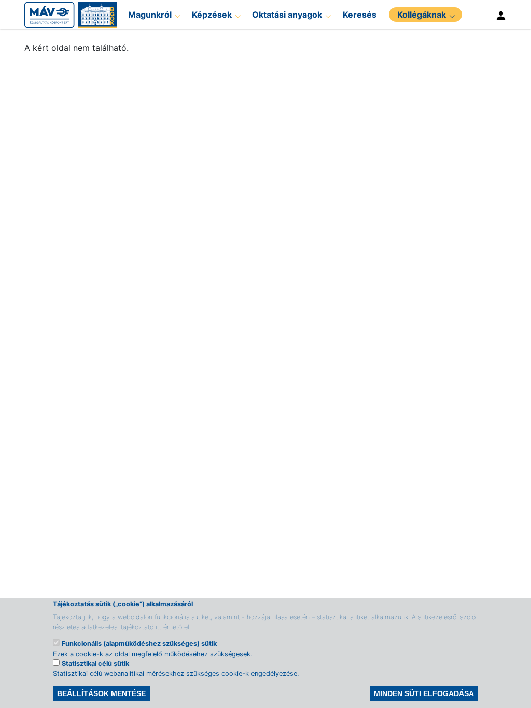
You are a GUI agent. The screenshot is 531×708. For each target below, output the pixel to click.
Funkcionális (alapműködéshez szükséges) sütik (139, 643)
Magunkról (150, 14)
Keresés (359, 14)
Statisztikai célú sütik (95, 664)
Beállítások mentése (101, 693)
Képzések (212, 14)
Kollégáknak (421, 14)
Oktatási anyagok (287, 14)
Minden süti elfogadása (424, 693)
